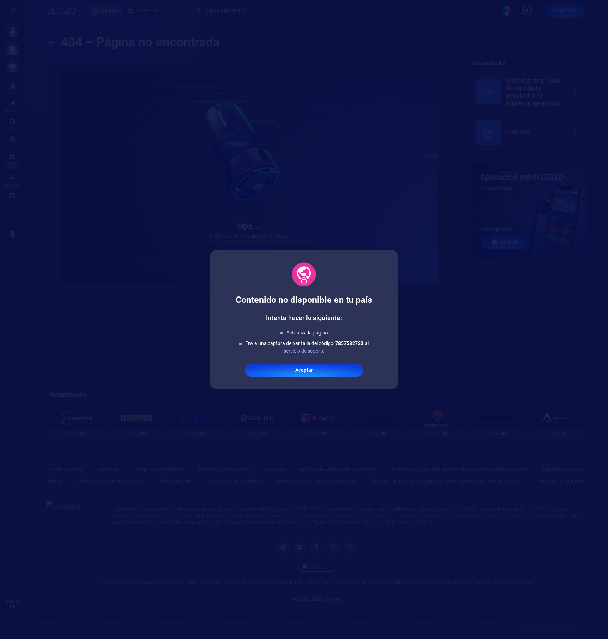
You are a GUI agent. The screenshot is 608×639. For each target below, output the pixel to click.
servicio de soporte (304, 351)
